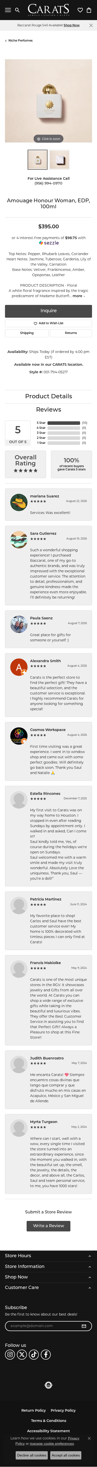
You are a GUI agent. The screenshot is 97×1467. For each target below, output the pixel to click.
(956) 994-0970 (48, 184)
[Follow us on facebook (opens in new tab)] (46, 1355)
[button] (17, 10)
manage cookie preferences (52, 1443)
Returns (71, 333)
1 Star (41, 443)
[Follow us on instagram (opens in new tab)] (10, 1355)
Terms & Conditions (48, 1421)
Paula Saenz (41, 618)
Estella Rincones (45, 794)
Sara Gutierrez (43, 534)
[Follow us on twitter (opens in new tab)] (22, 1355)
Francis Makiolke (45, 963)
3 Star (41, 433)
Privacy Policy (63, 1411)
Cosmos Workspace (48, 730)
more (78, 296)
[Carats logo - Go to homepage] (48, 10)
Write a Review (48, 1226)
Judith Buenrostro (47, 1058)
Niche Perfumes (20, 40)
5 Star (41, 423)
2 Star (41, 438)
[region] (48, 101)
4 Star (41, 428)
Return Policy (33, 1411)
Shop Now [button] (72, 25)
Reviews (48, 410)
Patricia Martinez (45, 899)
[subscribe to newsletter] (84, 1326)
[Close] (91, 25)
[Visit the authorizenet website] (48, 1385)
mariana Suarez (44, 496)
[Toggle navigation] (7, 10)
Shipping (27, 333)
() (84, 423)
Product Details (48, 397)
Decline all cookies (31, 1455)
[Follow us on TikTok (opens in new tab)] (34, 1355)
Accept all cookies (66, 1455)
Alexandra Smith (45, 661)
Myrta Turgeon (43, 1122)
